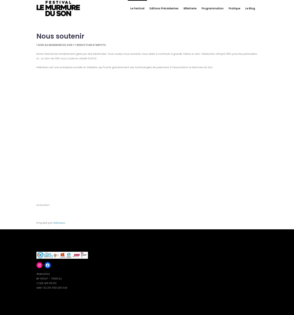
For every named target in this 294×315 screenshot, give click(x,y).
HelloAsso (59, 223)
